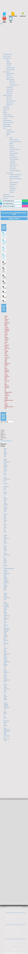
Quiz (4, 128)
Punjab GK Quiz (4, 235)
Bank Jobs (8, 75)
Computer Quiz (4, 263)
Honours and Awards (15, 149)
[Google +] (21, 950)
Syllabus (5, 112)
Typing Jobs (9, 91)
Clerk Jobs (12, 81)
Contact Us (9, 917)
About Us (5, 198)
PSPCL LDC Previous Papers (7, 319)
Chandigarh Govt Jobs (13, 932)
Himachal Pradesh (10, 67)
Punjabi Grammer (10, 132)
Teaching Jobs (9, 89)
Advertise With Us (7, 126)
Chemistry (12, 147)
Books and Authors (14, 139)
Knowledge (12, 155)
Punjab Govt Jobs (7, 54)
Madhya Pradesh (10, 69)
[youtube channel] (3, 777)
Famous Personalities (15, 170)
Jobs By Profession (7, 95)
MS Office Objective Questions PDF (7, 370)
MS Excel (12, 192)
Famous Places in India (15, 141)
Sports (11, 137)
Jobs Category (6, 72)
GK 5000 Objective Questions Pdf (7, 386)
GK (7, 136)
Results (5, 110)
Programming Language (15, 178)
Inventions (12, 151)
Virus (11, 180)
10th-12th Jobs (6, 56)
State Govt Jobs (7, 58)
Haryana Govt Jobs (12, 934)
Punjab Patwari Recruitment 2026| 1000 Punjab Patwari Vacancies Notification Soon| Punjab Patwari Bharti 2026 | (7, 581)
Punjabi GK (9, 130)
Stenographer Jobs (14, 85)
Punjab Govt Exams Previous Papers (7, 337)
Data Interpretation (14, 176)
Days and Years (13, 157)
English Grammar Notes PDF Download (7, 378)
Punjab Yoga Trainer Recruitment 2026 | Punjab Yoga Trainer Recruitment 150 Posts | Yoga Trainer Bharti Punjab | (7, 688)
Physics (11, 145)
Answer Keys (6, 109)
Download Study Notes (8, 196)
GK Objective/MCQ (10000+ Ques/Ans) (8, 393)
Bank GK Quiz (4, 250)
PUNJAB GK (9, 944)
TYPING (7, 946)
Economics (4, 292)
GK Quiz (5, 118)
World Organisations (14, 159)
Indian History (13, 168)
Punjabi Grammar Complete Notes (7, 330)
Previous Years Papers (8, 116)
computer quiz (9, 173)
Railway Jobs (9, 93)
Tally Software (13, 188)
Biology (11, 143)
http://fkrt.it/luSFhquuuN (6, 440)
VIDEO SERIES (4, 21)
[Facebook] (7, 950)
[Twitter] (14, 950)
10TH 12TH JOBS (10, 927)
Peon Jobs (12, 83)
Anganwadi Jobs (10, 73)
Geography (12, 163)
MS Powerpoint (13, 184)
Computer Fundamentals (15, 174)
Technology (12, 161)
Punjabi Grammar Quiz (5, 242)
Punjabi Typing (6, 124)
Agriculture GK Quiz (5, 257)
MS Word (12, 186)
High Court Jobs (10, 79)
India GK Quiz (4, 270)
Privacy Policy (10, 920)
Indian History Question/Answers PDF (9, 406)
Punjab (8, 62)
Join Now (25, 200)
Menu (1, 23)
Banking (8, 134)
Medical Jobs (9, 87)
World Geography (14, 153)
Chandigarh (9, 64)
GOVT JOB (11, 21)
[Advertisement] (14, 38)
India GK (8, 941)
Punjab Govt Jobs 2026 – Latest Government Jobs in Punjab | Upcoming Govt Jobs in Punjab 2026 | (7, 482)
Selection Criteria (7, 114)
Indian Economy (13, 165)
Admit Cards (6, 107)
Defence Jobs (9, 77)
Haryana (8, 65)
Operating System (14, 182)
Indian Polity (12, 167)
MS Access (12, 190)
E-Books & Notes (7, 120)
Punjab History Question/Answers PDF (9, 399)
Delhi (7, 60)
